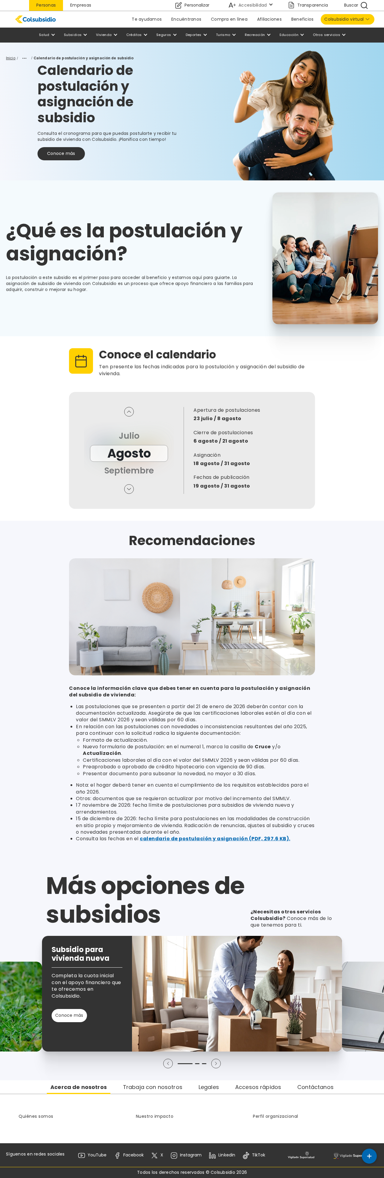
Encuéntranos (186, 19)
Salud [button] (44, 34)
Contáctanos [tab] (315, 1087)
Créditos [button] (134, 34)
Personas (46, 5)
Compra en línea (229, 19)
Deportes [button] (194, 34)
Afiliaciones (269, 19)
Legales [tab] (209, 1087)
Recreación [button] (255, 34)
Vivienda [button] (104, 34)
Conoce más (61, 153)
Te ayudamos (147, 19)
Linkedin (226, 1155)
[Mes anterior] (129, 412)
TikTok (258, 1155)
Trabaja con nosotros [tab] (152, 1087)
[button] (168, 1063)
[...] (24, 58)
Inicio (11, 58)
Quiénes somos (36, 1116)
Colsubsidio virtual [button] (344, 19)
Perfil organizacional (275, 1116)
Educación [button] (289, 34)
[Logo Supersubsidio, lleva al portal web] (354, 1155)
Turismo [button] (223, 34)
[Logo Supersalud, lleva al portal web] (301, 1155)
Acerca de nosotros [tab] (78, 1087)
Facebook (133, 1155)
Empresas (80, 5)
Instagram (191, 1155)
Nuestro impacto (155, 1116)
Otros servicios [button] (326, 34)
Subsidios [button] (73, 34)
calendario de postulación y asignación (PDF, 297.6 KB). (215, 838)
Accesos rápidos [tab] (258, 1087)
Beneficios (302, 19)
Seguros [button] (163, 34)
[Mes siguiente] (129, 489)
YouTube (97, 1155)
